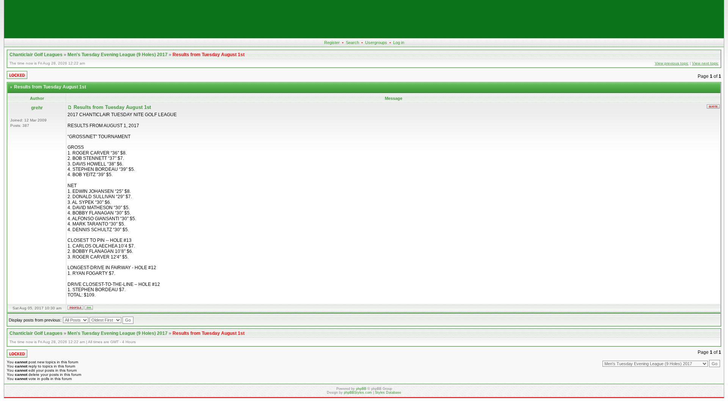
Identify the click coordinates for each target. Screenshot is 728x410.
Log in (398, 42)
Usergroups (376, 42)
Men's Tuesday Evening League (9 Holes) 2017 (117, 54)
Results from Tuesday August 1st (209, 54)
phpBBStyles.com (358, 392)
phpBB (361, 389)
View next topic (705, 63)
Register (332, 42)
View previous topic (672, 63)
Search (352, 42)
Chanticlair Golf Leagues (36, 54)
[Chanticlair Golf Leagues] (364, 36)
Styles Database (388, 392)
